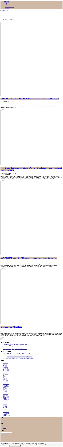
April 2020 (5, 378)
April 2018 (5, 405)
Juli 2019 (5, 388)
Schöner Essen (6, 4)
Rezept (41, 421)
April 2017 (5, 407)
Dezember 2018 (6, 396)
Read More (3, 109)
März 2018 (5, 406)
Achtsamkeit (4, 421)
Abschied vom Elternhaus (11, 327)
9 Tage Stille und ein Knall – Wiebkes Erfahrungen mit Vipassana (15, 344)
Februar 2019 (5, 394)
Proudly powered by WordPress (6, 434)
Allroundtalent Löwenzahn (8, 346)
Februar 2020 (5, 380)
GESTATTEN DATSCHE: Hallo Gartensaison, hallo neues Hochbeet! (29, 99)
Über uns (5, 5)
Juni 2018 (5, 402)
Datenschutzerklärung (9, 7)
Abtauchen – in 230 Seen (8, 345)
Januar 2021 (5, 368)
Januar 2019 (5, 395)
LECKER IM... (22, 421)
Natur (29, 421)
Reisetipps (35, 421)
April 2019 (5, 391)
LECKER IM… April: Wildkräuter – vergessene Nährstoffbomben (28, 258)
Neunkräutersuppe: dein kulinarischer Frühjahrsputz (13, 347)
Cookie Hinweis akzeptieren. (15, 445)
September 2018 (6, 399)
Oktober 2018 (5, 398)
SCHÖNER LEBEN (48, 421)
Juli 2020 (5, 375)
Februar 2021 (5, 367)
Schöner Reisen (6, 2)
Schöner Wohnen (6, 3)
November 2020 (6, 370)
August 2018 (5, 400)
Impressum (5, 426)
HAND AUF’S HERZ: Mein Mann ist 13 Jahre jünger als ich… (19, 356)
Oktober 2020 (5, 371)
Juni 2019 (5, 389)
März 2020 (5, 379)
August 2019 (5, 387)
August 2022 (5, 363)
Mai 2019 (5, 390)
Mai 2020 (5, 377)
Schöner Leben (6, 1)
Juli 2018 (5, 401)
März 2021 (5, 366)
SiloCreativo (22, 434)
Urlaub (55, 421)
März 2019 (5, 392)
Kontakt (7, 8)
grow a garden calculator (8, 354)
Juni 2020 (5, 376)
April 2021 (5, 365)
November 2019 (6, 384)
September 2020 (6, 373)
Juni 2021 (5, 364)
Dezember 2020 (6, 369)
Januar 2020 (5, 381)
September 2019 (6, 386)
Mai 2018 (5, 404)
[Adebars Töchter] (4, 10)
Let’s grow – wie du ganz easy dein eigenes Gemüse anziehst (15, 349)
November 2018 (6, 397)
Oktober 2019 (5, 385)
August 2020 (5, 374)
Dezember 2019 (6, 382)
